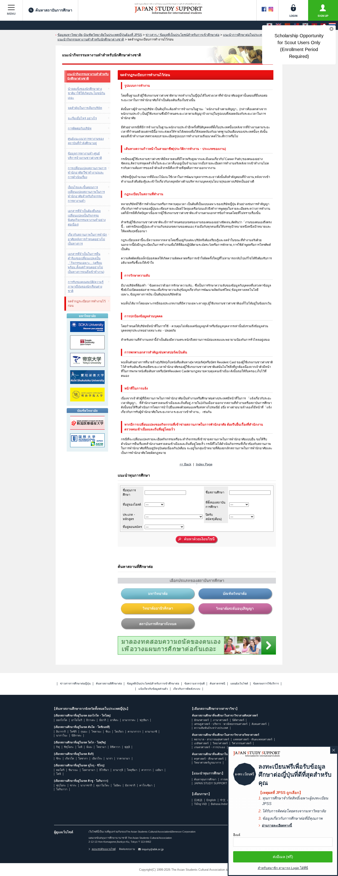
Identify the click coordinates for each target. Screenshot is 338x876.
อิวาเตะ (90, 720)
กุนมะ (84, 731)
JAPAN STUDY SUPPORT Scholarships (219, 783)
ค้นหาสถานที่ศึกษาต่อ (109, 683)
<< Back (185, 464)
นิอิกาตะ (76, 735)
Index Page (204, 464)
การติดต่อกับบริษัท (80, 128)
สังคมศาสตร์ (259, 724)
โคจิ (58, 774)
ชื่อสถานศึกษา (215, 492)
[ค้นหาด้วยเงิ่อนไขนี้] (197, 540)
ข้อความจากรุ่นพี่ (194, 683)
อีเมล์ (236, 835)
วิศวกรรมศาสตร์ (241, 743)
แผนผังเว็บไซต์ (239, 683)
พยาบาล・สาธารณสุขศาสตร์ (211, 739)
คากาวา (146, 770)
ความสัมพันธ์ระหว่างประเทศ (211, 728)
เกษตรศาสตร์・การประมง (209, 747)
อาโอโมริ (76, 720)
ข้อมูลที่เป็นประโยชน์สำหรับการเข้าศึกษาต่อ (153, 683)
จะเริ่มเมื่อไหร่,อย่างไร (82, 118)
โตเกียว (119, 731)
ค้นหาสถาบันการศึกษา (53, 10)
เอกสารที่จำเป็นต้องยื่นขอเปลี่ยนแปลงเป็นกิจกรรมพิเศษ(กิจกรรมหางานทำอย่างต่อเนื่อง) (87, 217)
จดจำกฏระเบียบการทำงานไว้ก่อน (87, 304)
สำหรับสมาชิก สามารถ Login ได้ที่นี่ (283, 868)
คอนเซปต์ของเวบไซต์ (104, 849)
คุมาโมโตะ (102, 785)
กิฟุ (58, 747)
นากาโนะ (61, 735)
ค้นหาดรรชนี (217, 683)
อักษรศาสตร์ (201, 720)
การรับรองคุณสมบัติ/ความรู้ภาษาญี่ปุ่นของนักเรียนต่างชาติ (85, 286)
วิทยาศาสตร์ (220, 743)
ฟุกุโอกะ (61, 785)
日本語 (198, 800)
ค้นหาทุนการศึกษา (205, 779)
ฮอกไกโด (61, 720)
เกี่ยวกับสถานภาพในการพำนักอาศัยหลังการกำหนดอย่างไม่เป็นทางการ (87, 239)
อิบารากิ (61, 731)
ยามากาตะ (128, 720)
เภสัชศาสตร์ (201, 743)
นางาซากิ (86, 785)
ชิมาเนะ (73, 770)
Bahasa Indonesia (222, 804)
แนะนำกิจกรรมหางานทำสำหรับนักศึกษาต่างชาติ (88, 76)
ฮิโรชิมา (104, 770)
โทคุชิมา (132, 770)
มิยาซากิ (130, 785)
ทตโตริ (60, 770)
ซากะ (73, 785)
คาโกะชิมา (145, 785)
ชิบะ (108, 731)
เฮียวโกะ (97, 758)
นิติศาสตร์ (238, 720)
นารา (109, 758)
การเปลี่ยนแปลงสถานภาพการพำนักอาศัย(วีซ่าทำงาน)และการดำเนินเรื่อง (87, 172)
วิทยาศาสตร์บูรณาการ (207, 762)
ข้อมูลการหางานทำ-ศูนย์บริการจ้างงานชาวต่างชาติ (85, 156)
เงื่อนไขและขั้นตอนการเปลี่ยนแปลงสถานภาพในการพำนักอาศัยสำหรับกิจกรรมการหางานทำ (86, 194)
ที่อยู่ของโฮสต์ (132, 504)
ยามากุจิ (118, 770)
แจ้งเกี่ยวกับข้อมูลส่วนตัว (153, 688)
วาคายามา (123, 758)
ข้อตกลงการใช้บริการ (266, 683)
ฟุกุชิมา (144, 720)
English (211, 800)
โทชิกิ (73, 731)
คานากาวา (134, 731)
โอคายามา (88, 770)
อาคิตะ (114, 720)
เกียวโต (69, 758)
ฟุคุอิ (127, 747)
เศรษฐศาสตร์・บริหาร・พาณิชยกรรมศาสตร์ (220, 724)
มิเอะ (89, 747)
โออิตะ (117, 785)
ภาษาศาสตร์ (220, 720)
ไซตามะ (96, 731)
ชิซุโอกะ (69, 747)
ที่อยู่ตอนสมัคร (132, 527)
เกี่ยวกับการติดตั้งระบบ (186, 688)
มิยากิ (102, 720)
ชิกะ (58, 758)
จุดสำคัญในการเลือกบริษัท (85, 108)
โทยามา (101, 747)
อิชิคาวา (115, 747)
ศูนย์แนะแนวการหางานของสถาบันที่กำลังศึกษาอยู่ (86, 141)
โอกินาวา (61, 789)
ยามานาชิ (151, 731)
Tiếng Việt (200, 804)
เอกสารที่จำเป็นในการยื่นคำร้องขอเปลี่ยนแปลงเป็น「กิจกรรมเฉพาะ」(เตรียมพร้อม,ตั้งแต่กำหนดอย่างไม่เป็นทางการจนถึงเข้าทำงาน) (86, 263)
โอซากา (83, 758)
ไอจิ (80, 747)
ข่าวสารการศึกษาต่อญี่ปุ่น (75, 683)
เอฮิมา (159, 770)
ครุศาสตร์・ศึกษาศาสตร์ (208, 758)
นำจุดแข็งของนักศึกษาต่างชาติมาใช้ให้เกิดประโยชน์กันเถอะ (86, 93)
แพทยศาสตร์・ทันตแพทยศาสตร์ (252, 739)
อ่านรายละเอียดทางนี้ (277, 825)
